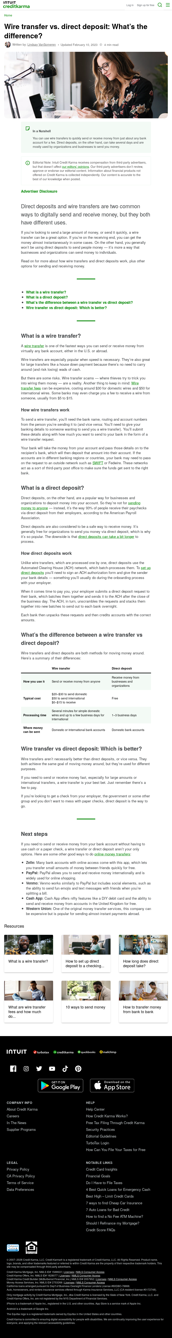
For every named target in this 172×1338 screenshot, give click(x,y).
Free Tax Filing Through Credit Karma (115, 1122)
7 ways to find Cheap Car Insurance (114, 1202)
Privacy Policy (18, 1169)
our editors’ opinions (75, 166)
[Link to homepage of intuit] (17, 1052)
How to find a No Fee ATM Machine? (114, 1216)
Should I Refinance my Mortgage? (112, 1223)
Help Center (95, 1109)
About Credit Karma (22, 1109)
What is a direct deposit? (47, 297)
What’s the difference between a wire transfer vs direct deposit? (79, 302)
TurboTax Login (97, 1142)
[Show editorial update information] (101, 44)
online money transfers (112, 853)
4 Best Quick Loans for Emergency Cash (118, 1189)
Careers (13, 1115)
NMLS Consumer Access (90, 1272)
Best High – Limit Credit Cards (110, 1196)
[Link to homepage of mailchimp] (108, 1052)
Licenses (69, 1272)
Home (8, 15)
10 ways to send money (85, 1007)
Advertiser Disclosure (39, 191)
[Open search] (160, 5)
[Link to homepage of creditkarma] (63, 1052)
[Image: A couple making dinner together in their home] (143, 945)
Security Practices (100, 1129)
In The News (16, 1122)
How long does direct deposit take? (140, 963)
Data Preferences (20, 1189)
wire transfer (34, 345)
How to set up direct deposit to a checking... (85, 963)
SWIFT (98, 462)
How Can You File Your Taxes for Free (115, 1149)
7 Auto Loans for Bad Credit (107, 1209)
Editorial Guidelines (101, 1136)
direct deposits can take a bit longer (106, 536)
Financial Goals (98, 1175)
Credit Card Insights (101, 1169)
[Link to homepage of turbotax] (41, 1052)
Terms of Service (20, 1182)
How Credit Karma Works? (107, 1115)
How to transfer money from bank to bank (142, 1009)
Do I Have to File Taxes (104, 1182)
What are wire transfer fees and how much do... (27, 1011)
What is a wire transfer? (46, 292)
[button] (168, 5)
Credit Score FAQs (100, 1229)
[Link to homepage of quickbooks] (86, 1052)
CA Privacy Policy (21, 1175)
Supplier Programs (21, 1129)
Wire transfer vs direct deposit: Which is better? (66, 307)
